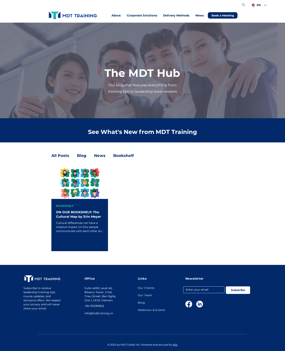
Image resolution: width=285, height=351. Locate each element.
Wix (175, 344)
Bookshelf (123, 155)
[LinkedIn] (199, 304)
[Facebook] (188, 304)
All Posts (60, 155)
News (99, 155)
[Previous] (21, 70)
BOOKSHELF (65, 206)
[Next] (264, 70)
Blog (81, 155)
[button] (116, 15)
